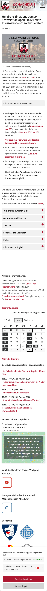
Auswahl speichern (23, 586)
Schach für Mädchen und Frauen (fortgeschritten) (17, 409)
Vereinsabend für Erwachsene (15, 392)
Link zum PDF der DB (28, 132)
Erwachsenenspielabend (13, 296)
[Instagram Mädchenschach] (7, 508)
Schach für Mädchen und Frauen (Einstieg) (21, 400)
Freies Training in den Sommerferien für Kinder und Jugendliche (23, 383)
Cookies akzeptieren (23, 579)
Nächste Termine (10, 358)
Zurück (9, 320)
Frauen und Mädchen (14, 299)
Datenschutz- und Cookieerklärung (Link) (17, 552)
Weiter (27, 320)
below (40, 203)
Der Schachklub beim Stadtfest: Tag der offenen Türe (23, 373)
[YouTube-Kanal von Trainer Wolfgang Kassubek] (7, 482)
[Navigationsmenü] (42, 5)
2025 (33, 77)
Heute (19, 320)
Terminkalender (10, 307)
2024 (23, 77)
